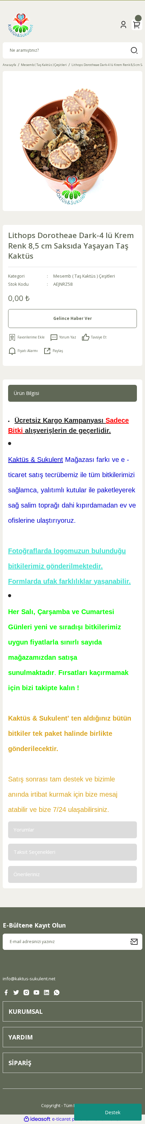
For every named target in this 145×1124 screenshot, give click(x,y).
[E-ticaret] (71, 1119)
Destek (112, 1112)
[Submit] (136, 942)
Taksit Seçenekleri (34, 851)
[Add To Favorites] (26, 337)
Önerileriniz (26, 874)
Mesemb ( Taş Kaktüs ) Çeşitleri (84, 276)
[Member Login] (123, 24)
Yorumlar (23, 829)
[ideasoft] (37, 1119)
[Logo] (20, 25)
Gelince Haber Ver (72, 318)
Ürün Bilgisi (26, 393)
